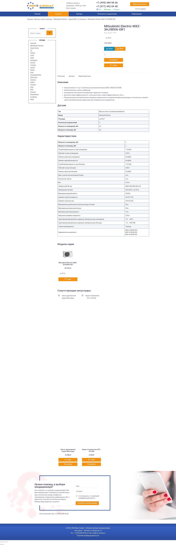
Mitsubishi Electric (60, 19)
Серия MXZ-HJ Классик (77, 19)
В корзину (113, 60)
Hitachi (32, 53)
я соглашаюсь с (89, 497)
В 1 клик (113, 65)
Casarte (33, 92)
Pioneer (33, 85)
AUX (31, 90)
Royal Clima (34, 48)
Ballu (32, 99)
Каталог (58, 14)
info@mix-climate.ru (73, 3)
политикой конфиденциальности (89, 497)
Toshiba (33, 65)
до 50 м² (109, 49)
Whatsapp (107, 9)
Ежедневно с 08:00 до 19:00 (76, 6)
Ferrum (32, 63)
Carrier (32, 68)
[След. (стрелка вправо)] (3, 544)
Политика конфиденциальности (88, 535)
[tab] (61, 75)
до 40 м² (120, 49)
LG (31, 51)
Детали (71, 76)
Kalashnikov (34, 94)
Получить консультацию (87, 503)
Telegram (116, 9)
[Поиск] (49, 33)
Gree (32, 72)
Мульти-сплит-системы (43, 19)
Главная (37, 14)
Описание (61, 76)
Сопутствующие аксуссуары (74, 290)
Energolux (33, 60)
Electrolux (33, 77)
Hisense (33, 43)
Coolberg (33, 97)
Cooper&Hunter (35, 75)
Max (100, 9)
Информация (137, 14)
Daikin (32, 82)
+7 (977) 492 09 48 (107, 6)
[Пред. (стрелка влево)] (1, 544)
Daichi (32, 70)
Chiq (31, 87)
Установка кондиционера (107, 14)
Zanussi (33, 80)
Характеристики (85, 76)
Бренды (79, 14)
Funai (32, 55)
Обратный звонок (140, 4)
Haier (32, 58)
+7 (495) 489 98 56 (107, 2)
